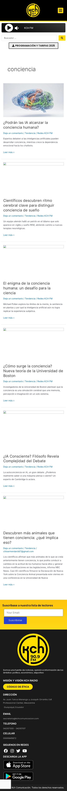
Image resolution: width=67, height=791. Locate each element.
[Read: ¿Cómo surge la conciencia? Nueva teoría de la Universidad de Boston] (33, 344)
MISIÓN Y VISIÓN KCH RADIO (20, 680)
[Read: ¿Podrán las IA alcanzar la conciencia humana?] (33, 100)
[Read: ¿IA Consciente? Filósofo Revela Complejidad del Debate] (33, 430)
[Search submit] (62, 38)
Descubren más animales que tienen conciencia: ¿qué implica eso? (30, 538)
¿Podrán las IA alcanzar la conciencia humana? (25, 125)
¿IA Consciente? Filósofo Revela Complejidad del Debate (31, 458)
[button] (60, 10)
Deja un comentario (13, 133)
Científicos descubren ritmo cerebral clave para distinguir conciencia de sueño (28, 205)
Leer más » (8, 152)
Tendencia (30, 133)
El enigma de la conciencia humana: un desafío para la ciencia (26, 288)
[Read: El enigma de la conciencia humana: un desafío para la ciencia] (33, 261)
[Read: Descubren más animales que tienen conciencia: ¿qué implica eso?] (33, 511)
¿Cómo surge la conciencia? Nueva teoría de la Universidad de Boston (33, 371)
